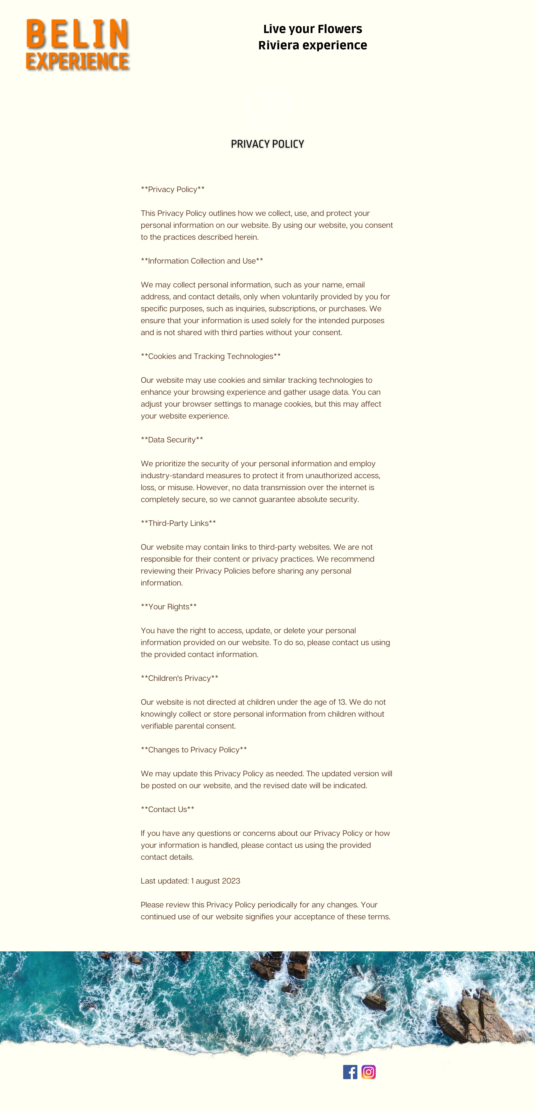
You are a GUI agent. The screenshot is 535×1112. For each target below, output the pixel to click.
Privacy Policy (267, 144)
